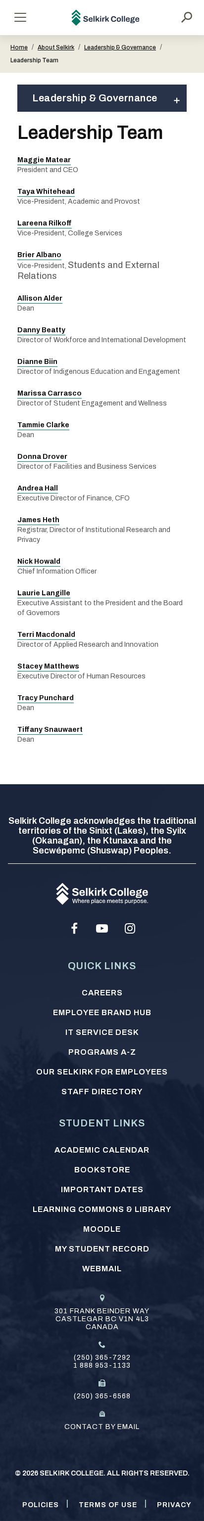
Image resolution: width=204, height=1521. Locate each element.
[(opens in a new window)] (74, 929)
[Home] (106, 17)
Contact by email (102, 1427)
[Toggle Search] (187, 17)
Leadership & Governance (120, 47)
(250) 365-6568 (102, 1396)
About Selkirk (56, 47)
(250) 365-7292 (102, 1357)
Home (19, 47)
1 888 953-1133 (102, 1365)
